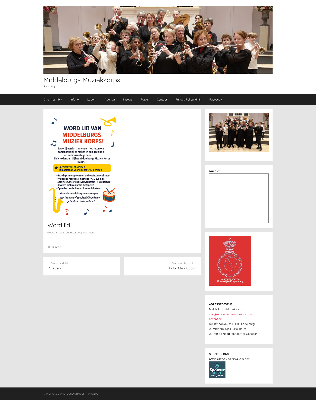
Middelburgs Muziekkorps (81, 80)
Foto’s (144, 99)
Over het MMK (53, 99)
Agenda (110, 99)
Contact (162, 99)
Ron (91, 232)
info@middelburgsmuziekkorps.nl (230, 314)
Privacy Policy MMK (188, 99)
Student (91, 99)
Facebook (215, 99)
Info (73, 99)
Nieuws (127, 99)
